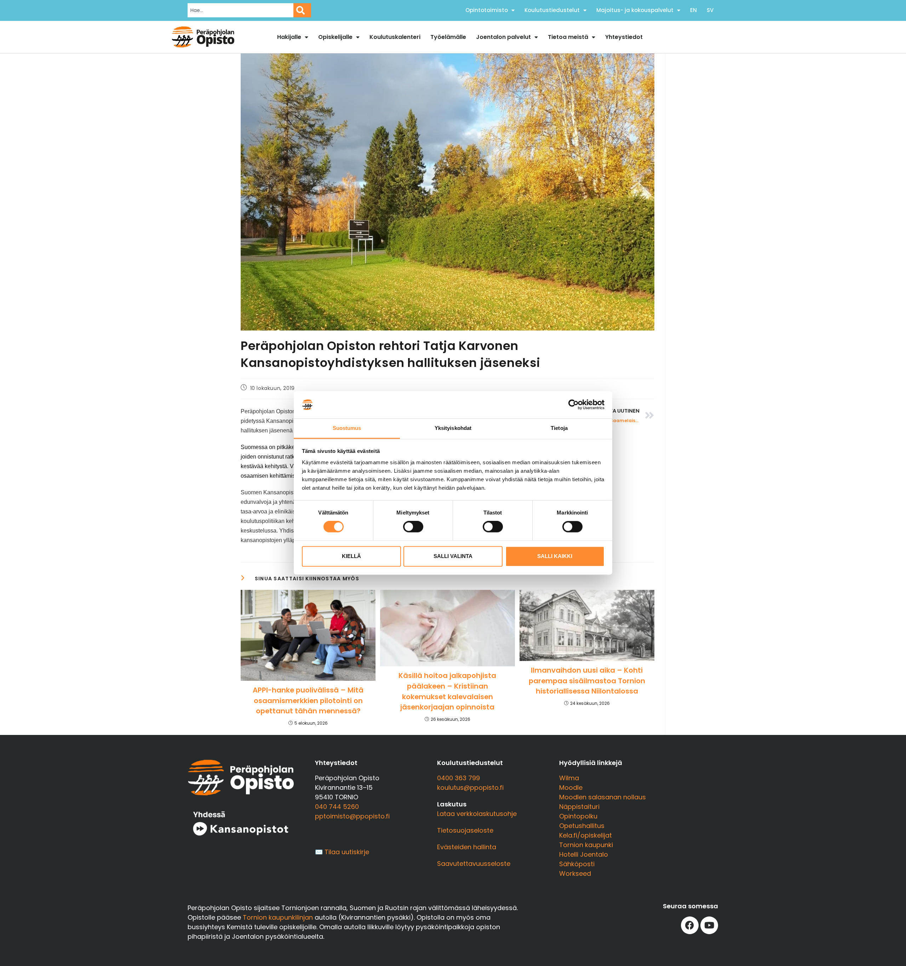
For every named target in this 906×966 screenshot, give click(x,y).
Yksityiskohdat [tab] (453, 428)
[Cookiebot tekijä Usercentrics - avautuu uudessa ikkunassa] (573, 404)
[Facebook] (690, 925)
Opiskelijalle (335, 37)
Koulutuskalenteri (394, 37)
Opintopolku (578, 816)
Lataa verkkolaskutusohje (477, 813)
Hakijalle (289, 37)
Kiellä (351, 556)
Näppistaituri (579, 806)
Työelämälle (448, 37)
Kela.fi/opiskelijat (585, 835)
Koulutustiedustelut (552, 10)
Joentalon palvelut (503, 37)
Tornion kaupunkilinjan (278, 917)
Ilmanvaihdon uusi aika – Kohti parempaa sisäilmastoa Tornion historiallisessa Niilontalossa (587, 680)
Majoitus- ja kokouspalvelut (634, 10)
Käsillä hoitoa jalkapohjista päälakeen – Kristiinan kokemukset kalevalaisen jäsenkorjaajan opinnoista (447, 691)
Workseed (575, 873)
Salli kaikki (554, 556)
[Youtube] (709, 925)
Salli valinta (453, 556)
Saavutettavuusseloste (473, 863)
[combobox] (240, 10)
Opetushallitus (581, 825)
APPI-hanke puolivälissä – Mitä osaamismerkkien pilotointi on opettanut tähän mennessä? (308, 700)
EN (693, 10)
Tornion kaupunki (586, 844)
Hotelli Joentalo (583, 854)
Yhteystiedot (624, 37)
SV (710, 10)
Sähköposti (577, 863)
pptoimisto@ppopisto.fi (352, 816)
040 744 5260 (337, 806)
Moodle (571, 787)
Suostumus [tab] (347, 428)
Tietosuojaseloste (465, 830)
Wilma (569, 778)
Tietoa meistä (568, 37)
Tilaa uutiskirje (347, 851)
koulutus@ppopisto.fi (470, 787)
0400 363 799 (458, 778)
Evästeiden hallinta (466, 847)
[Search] (302, 10)
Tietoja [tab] (559, 428)
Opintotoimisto (486, 10)
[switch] (413, 527)
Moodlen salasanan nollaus (602, 797)
